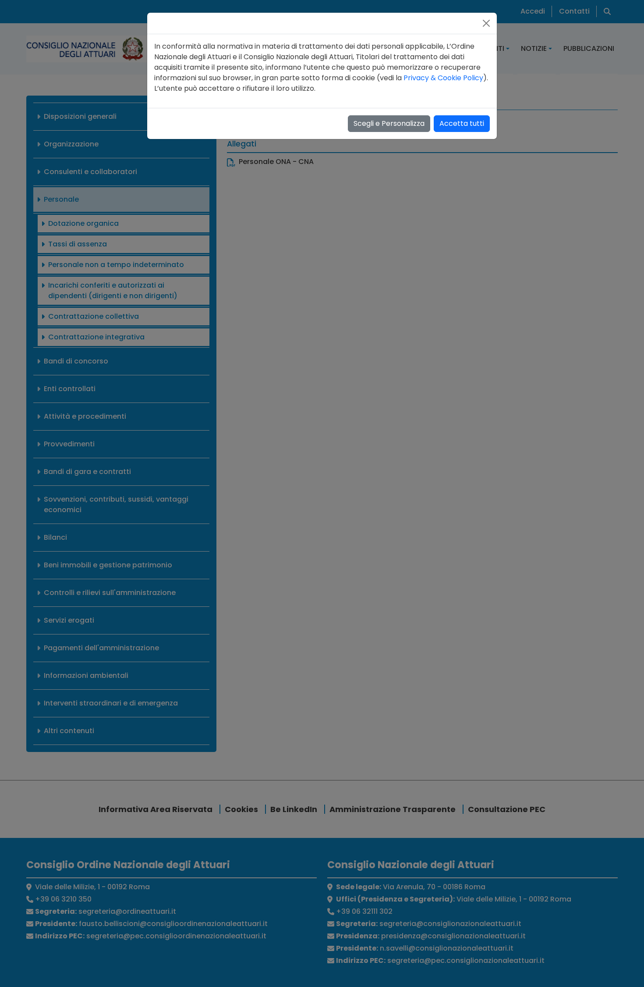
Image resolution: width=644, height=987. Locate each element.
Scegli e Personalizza (389, 123)
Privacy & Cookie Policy (443, 78)
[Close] (486, 23)
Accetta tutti (461, 123)
